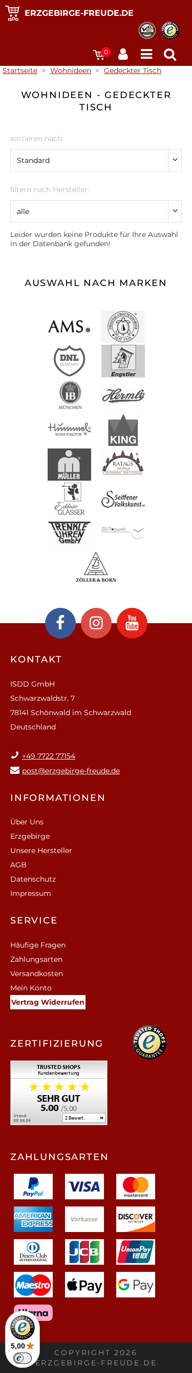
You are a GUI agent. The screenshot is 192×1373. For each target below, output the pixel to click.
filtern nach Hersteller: (49, 189)
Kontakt (36, 659)
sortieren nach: (36, 138)
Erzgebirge (30, 836)
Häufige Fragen (38, 945)
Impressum (30, 893)
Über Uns (27, 821)
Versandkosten (36, 973)
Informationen (57, 797)
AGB (18, 864)
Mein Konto (31, 987)
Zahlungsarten (36, 959)
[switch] (22, 1358)
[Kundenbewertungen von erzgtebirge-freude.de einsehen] (59, 1096)
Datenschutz (33, 879)
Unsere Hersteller (41, 850)
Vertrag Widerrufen (47, 1002)
